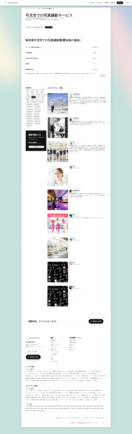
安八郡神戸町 (37, 106)
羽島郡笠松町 (41, 101)
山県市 (38, 97)
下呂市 (42, 99)
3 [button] (59, 112)
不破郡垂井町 (36, 104)
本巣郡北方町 (36, 113)
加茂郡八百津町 (30, 121)
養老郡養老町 (29, 104)
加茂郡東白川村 (30, 123)
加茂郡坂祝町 (29, 116)
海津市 (28, 101)
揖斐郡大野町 (37, 111)
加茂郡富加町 (36, 116)
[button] (91, 3)
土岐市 (43, 94)
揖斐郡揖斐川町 (30, 111)
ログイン (129, 2)
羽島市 (28, 94)
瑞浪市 (42, 92)
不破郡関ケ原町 (30, 106)
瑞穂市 (43, 97)
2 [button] (57, 112)
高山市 (37, 89)
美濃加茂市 (38, 94)
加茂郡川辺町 (29, 118)
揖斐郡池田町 (29, 113)
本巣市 (32, 99)
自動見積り (120, 2)
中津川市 (32, 92)
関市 (27, 92)
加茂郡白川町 (37, 121)
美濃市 (37, 92)
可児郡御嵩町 (37, 123)
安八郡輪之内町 (30, 109)
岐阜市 (28, 89)
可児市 (33, 97)
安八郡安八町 (37, 109)
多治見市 (42, 89)
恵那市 (32, 94)
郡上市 (37, 99)
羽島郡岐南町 (34, 101)
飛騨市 (28, 99)
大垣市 (32, 89)
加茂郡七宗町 (36, 118)
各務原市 (28, 97)
